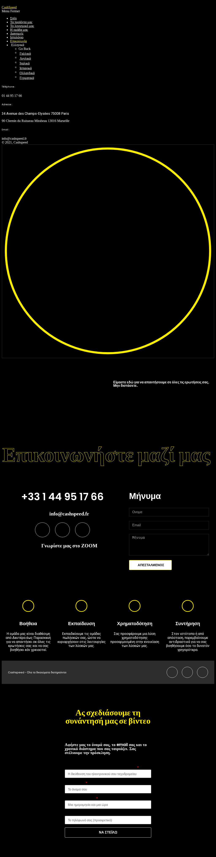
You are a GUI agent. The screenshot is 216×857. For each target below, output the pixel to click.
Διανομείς (16, 33)
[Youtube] (62, 529)
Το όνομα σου (75, 783)
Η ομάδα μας (19, 29)
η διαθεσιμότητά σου (80, 798)
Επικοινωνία (18, 41)
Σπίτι (13, 18)
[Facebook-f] (42, 529)
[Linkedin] (82, 529)
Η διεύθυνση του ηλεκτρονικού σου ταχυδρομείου (100, 767)
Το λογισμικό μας (22, 26)
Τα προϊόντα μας (21, 22)
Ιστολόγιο (16, 37)
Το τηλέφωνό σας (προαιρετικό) (88, 814)
